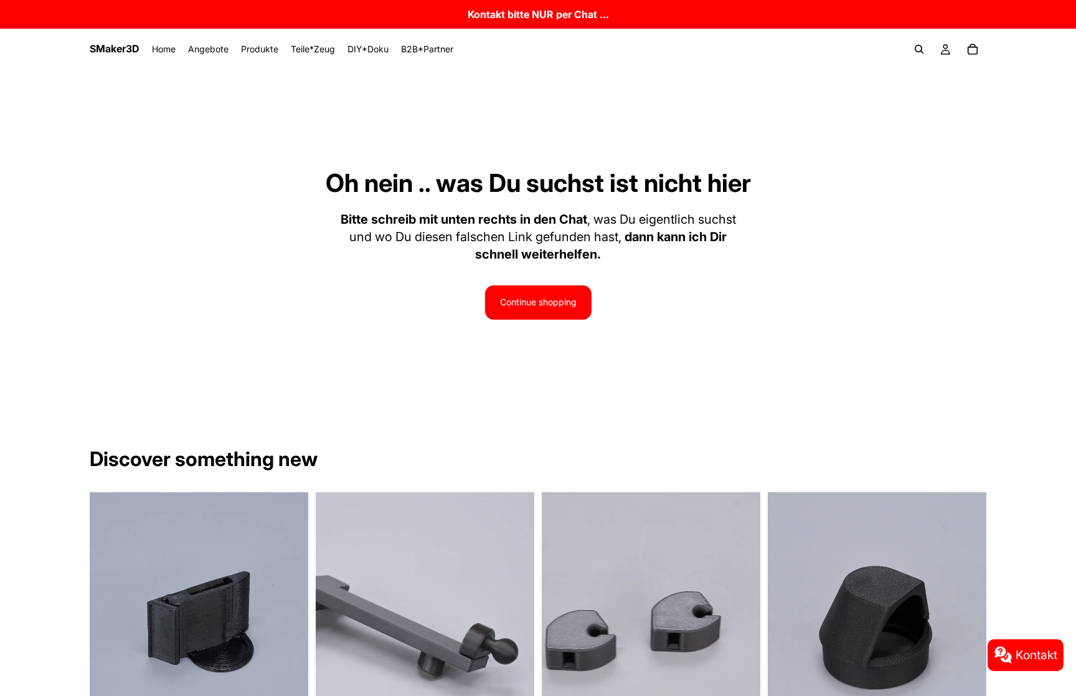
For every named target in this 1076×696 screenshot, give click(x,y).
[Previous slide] (108, 628)
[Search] (919, 49)
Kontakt (1036, 654)
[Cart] (972, 49)
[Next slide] (289, 628)
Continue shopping (538, 302)
